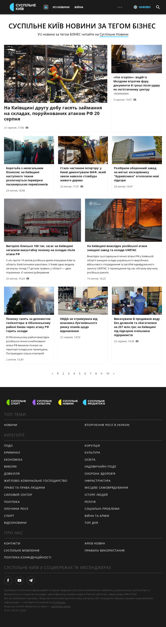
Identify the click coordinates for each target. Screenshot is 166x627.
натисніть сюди (60, 606)
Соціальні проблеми (102, 509)
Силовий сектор (18, 495)
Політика (12, 502)
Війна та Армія (97, 516)
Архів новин (95, 543)
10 (107, 373)
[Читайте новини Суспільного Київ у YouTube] (19, 580)
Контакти (12, 543)
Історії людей (96, 495)
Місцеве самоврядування (106, 487)
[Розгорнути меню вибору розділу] (46, 7)
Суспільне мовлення (21, 550)
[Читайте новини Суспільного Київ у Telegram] (31, 580)
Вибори (10, 466)
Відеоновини (15, 523)
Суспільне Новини (114, 34)
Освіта (90, 459)
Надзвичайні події (100, 466)
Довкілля (12, 473)
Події (8, 445)
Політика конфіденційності (27, 557)
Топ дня (91, 523)
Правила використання (105, 550)
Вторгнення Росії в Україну (107, 425)
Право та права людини (24, 487)
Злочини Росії (16, 509)
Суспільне (59, 602)
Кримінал (12, 452)
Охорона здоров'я (100, 473)
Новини (10, 425)
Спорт (9, 516)
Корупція (92, 445)
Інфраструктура (98, 481)
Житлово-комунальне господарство (35, 481)
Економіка (13, 459)
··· (119, 7)
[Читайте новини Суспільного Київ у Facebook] (8, 580)
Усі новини (61, 7)
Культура (92, 452)
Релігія (90, 502)
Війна (78, 7)
